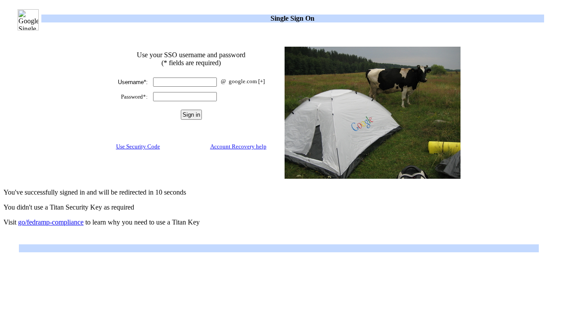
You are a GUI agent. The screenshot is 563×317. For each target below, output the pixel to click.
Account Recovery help (238, 146)
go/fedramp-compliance (51, 222)
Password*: (134, 96)
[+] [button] (261, 81)
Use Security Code (138, 146)
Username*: (133, 82)
